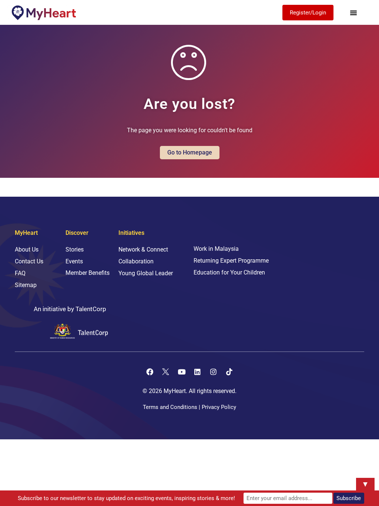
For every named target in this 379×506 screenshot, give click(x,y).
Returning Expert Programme (231, 260)
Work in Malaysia (216, 248)
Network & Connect (143, 249)
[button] (353, 12)
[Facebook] (150, 372)
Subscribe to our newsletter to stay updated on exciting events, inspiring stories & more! (126, 498)
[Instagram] (214, 372)
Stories (75, 249)
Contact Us (29, 261)
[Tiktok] (229, 372)
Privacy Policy (219, 407)
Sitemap (26, 285)
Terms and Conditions (170, 407)
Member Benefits (88, 272)
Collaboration (136, 261)
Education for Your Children (229, 272)
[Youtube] (182, 372)
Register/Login (308, 12)
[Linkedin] (198, 372)
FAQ (20, 273)
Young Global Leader (145, 273)
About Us (26, 249)
